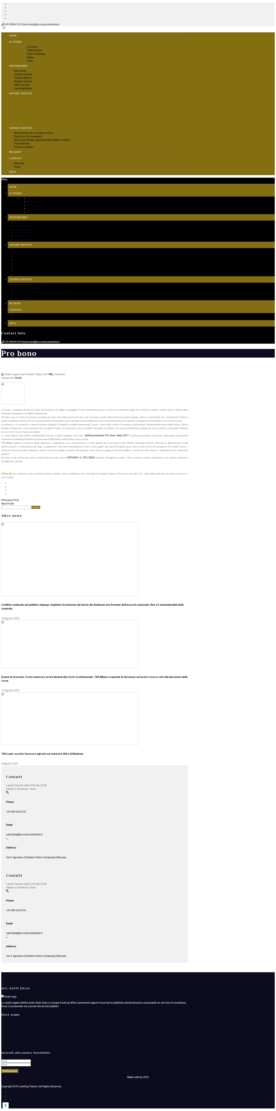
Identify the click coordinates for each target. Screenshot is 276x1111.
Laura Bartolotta (23, 88)
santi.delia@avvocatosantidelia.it (41, 24)
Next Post (7, 503)
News (12, 171)
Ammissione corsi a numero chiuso (33, 132)
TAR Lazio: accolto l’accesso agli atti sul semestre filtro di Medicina (42, 753)
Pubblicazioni (34, 50)
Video (30, 60)
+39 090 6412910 (16, 811)
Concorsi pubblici (23, 147)
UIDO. (146, 1077)
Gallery (30, 57)
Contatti (15, 158)
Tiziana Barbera (22, 77)
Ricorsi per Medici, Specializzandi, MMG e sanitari (42, 139)
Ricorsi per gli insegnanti (28, 136)
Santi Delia (20, 70)
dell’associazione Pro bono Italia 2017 (107, 435)
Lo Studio (15, 41)
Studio (18, 377)
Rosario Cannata (23, 74)
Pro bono (15, 152)
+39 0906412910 (13, 24)
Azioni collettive (20, 127)
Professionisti (18, 65)
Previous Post (11, 500)
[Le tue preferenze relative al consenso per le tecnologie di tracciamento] (6, 1105)
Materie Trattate (20, 93)
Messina (19, 163)
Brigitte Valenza (23, 81)
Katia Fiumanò (22, 84)
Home (13, 35)
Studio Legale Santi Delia (18, 374)
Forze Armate (21, 143)
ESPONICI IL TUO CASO (81, 457)
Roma (17, 166)
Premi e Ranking (36, 53)
